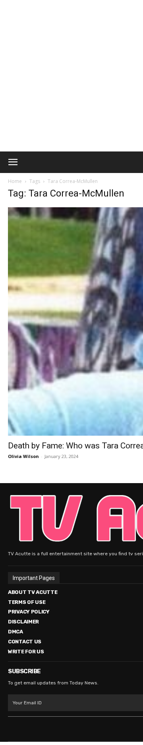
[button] (12, 162)
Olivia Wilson (23, 456)
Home (15, 181)
